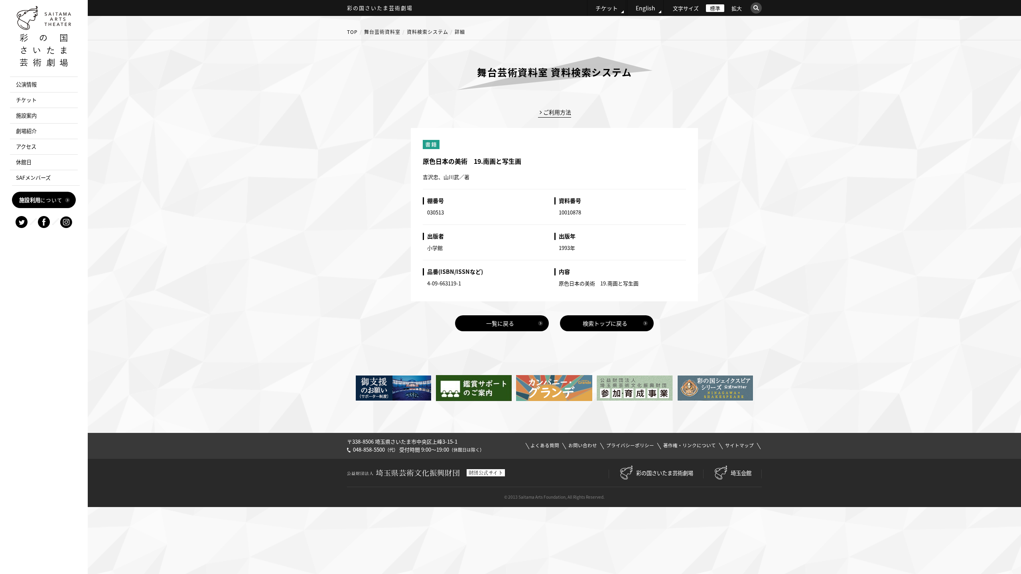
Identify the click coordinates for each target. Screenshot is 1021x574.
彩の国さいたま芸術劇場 (664, 473)
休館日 (24, 162)
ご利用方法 (557, 112)
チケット (606, 8)
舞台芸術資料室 (382, 31)
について (41, 200)
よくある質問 (544, 445)
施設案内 (26, 115)
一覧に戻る (500, 323)
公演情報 (26, 84)
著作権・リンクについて (689, 445)
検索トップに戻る (605, 323)
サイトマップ (739, 445)
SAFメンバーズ (33, 177)
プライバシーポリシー (630, 445)
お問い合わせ (582, 445)
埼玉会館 (741, 473)
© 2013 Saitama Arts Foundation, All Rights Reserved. (554, 497)
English (645, 8)
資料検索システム (427, 31)
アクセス (26, 146)
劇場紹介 (26, 131)
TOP (352, 31)
